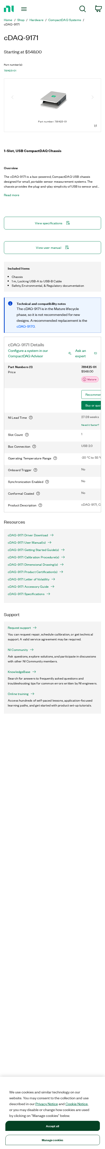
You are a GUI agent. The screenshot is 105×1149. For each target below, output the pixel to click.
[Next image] (92, 97)
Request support (19, 627)
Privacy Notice (46, 1103)
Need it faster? (90, 425)
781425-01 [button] (10, 70)
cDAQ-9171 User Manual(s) (27, 542)
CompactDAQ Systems (64, 20)
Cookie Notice (76, 1103)
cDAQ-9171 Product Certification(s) (32, 572)
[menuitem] (82, 9)
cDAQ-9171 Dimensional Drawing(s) (33, 564)
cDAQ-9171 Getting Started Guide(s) (33, 550)
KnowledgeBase (19, 672)
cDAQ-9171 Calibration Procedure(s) (33, 557)
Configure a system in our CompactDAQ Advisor (28, 353)
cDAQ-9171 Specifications (26, 594)
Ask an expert (80, 353)
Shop (21, 20)
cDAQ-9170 (26, 326)
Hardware (36, 20)
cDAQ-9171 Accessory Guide (28, 586)
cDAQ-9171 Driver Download (28, 535)
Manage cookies (52, 1139)
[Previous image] (12, 97)
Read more (11, 195)
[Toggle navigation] (25, 9)
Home (8, 20)
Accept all (52, 1126)
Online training (18, 694)
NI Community (18, 649)
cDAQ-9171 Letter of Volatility (28, 579)
